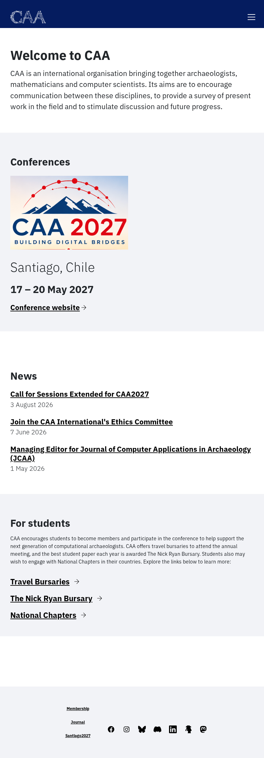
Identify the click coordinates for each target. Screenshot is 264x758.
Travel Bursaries (40, 581)
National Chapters (43, 615)
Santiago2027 (77, 735)
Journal (78, 722)
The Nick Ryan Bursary (51, 598)
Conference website (45, 307)
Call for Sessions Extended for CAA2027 (79, 394)
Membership (78, 708)
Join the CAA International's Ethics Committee (91, 421)
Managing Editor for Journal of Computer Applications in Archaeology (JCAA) (130, 453)
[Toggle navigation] (251, 13)
